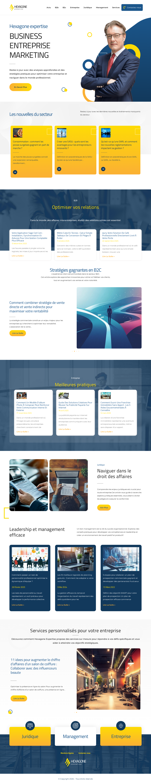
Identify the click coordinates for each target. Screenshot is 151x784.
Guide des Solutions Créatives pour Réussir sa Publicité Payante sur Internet (75, 405)
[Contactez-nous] (124, 7)
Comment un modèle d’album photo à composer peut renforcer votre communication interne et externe (33, 406)
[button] (72, 351)
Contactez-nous (134, 7)
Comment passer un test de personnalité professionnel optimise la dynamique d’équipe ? (29, 578)
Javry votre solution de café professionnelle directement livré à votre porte (119, 235)
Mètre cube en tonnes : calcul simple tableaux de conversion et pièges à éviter (74, 235)
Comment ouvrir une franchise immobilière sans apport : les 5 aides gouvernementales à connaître (115, 406)
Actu (49, 7)
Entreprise (74, 7)
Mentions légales (67, 753)
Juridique (88, 7)
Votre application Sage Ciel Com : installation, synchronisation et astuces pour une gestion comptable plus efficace (29, 236)
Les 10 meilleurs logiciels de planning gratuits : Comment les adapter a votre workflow (75, 578)
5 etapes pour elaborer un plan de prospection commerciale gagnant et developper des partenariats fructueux (121, 578)
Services (116, 7)
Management (102, 7)
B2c (64, 7)
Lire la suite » (18, 256)
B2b (57, 7)
